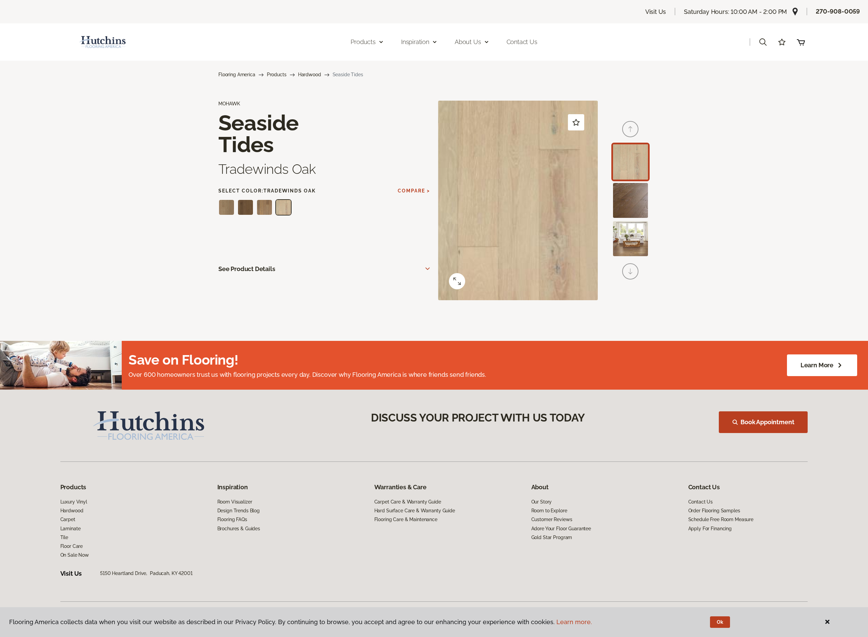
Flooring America (236, 74)
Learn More (817, 365)
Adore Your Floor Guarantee (561, 528)
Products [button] (363, 41)
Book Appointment (767, 422)
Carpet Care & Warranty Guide (407, 502)
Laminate (70, 528)
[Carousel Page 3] (630, 239)
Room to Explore (549, 510)
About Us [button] (468, 41)
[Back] (630, 129)
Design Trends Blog (238, 510)
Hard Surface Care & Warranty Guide (414, 510)
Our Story (541, 502)
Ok (720, 622)
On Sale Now (74, 555)
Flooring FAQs (232, 519)
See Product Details (246, 268)
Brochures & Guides (238, 528)
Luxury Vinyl (73, 502)
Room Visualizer (234, 502)
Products (277, 74)
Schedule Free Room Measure (720, 519)
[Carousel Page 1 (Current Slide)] (630, 162)
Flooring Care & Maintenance (405, 519)
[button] (763, 42)
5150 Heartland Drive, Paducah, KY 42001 (146, 573)
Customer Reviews (551, 519)
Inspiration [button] (415, 41)
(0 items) (801, 42)
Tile (64, 537)
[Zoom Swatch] (457, 281)
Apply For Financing (710, 528)
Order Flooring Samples (714, 510)
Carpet (67, 519)
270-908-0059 (838, 11)
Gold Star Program (551, 537)
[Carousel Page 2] (630, 200)
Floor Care (71, 546)
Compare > (414, 190)
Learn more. (574, 621)
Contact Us (522, 41)
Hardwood (309, 74)
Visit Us (655, 11)
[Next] (630, 271)
